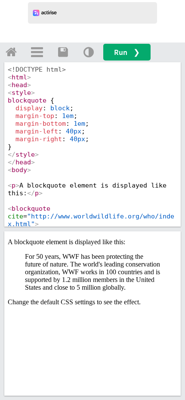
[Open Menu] (37, 52)
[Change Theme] (88, 52)
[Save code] (63, 52)
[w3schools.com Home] (11, 52)
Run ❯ (127, 52)
